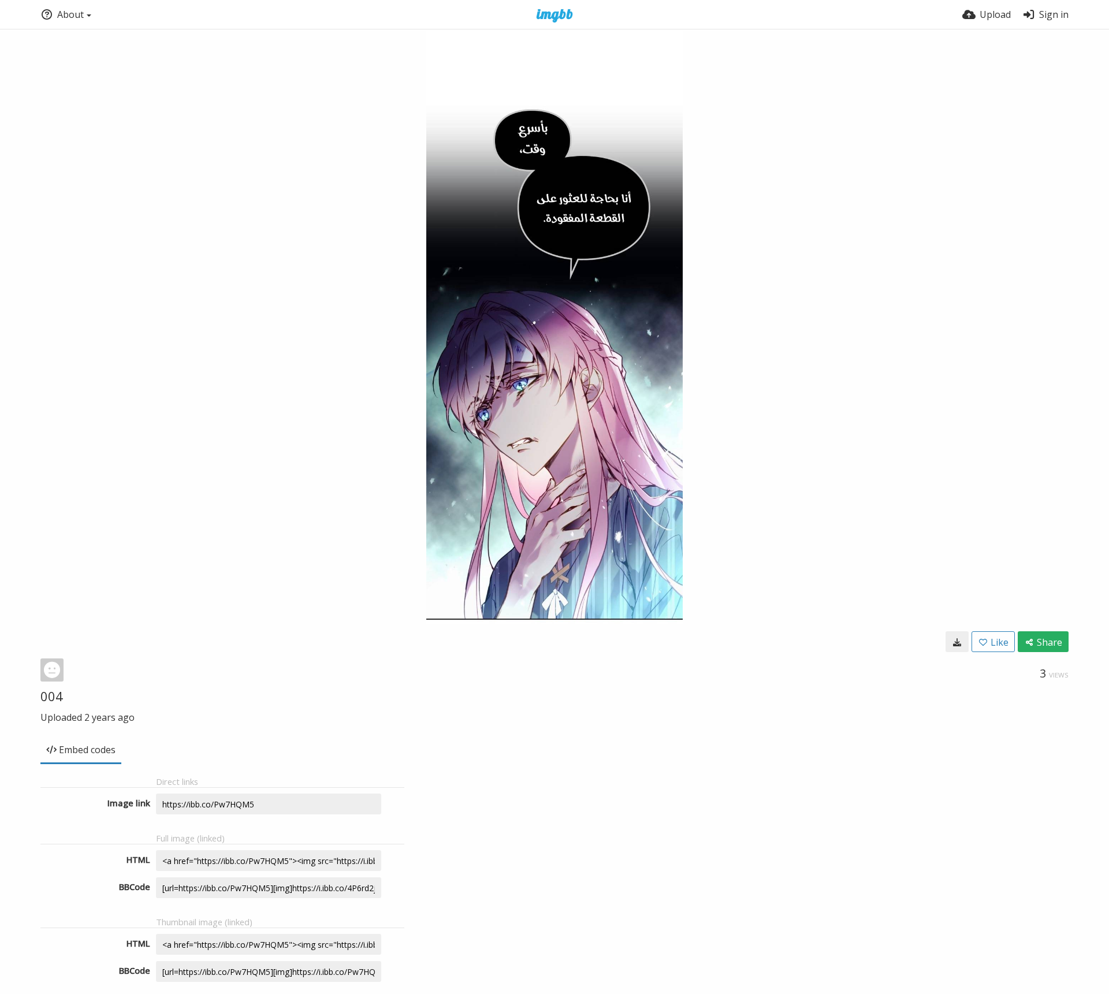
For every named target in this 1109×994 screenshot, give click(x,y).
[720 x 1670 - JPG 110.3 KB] (957, 641)
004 (51, 696)
